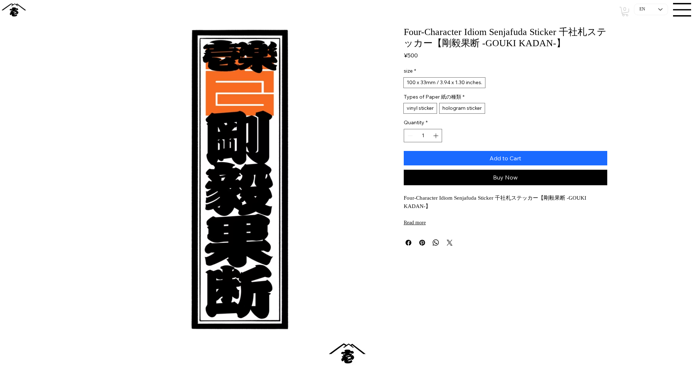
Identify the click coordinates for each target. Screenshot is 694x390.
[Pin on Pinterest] (422, 242)
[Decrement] (409, 135)
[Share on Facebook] (408, 242)
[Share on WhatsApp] (436, 242)
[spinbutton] (423, 135)
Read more (415, 222)
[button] (625, 11)
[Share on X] (449, 242)
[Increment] (436, 135)
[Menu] (682, 10)
